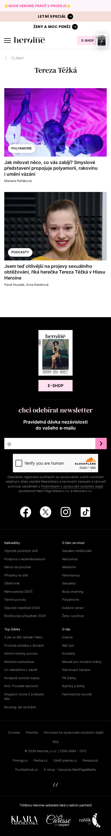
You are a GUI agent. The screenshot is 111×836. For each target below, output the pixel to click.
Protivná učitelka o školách (24, 645)
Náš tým (68, 645)
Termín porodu (15, 600)
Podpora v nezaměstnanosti (25, 559)
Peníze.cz (41, 760)
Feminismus (71, 575)
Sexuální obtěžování (77, 551)
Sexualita (68, 583)
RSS (56, 742)
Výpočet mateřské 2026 (22, 608)
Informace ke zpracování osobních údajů (73, 732)
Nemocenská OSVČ (18, 592)
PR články (69, 678)
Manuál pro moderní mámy (82, 662)
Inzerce (67, 637)
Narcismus (70, 559)
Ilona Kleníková (37, 285)
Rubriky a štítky (73, 686)
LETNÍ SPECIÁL (52, 16)
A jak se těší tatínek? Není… (24, 637)
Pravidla (32, 732)
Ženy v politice (73, 616)
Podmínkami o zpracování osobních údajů (72, 486)
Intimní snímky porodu (20, 653)
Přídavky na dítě (16, 575)
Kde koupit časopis (76, 670)
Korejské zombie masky (22, 678)
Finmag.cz (20, 760)
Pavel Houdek (14, 285)
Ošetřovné (11, 583)
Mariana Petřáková (18, 181)
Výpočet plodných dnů (21, 551)
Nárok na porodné (17, 567)
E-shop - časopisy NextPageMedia (70, 770)
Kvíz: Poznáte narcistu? (21, 686)
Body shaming (72, 592)
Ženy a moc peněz (52, 26)
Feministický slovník (77, 694)
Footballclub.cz (26, 770)
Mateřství (69, 567)
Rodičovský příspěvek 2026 (25, 616)
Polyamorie (21, 148)
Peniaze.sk (90, 760)
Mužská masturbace (19, 662)
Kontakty (68, 653)
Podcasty (20, 252)
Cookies (14, 732)
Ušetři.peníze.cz (65, 760)
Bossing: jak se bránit (20, 707)
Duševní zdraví (73, 608)
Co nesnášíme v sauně (20, 670)
